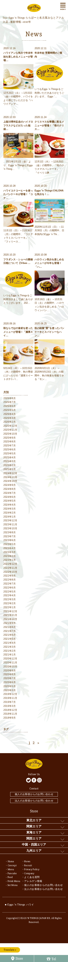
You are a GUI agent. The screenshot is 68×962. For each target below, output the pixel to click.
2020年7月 (9, 678)
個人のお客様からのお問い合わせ (34, 794)
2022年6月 (9, 587)
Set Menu (13, 885)
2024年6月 (9, 497)
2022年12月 (10, 563)
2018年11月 (10, 713)
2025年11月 (10, 429)
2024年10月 (10, 481)
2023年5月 (9, 544)
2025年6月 (9, 449)
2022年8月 (9, 579)
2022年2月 (9, 603)
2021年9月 (9, 623)
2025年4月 (9, 457)
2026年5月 (9, 410)
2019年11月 (10, 698)
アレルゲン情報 (33, 881)
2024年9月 (9, 485)
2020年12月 (10, 658)
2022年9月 (9, 575)
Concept (12, 865)
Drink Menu (14, 881)
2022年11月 (10, 567)
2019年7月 (9, 702)
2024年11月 (10, 477)
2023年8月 (9, 532)
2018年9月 (9, 717)
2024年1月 (9, 516)
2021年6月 (9, 634)
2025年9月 (9, 437)
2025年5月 (9, 453)
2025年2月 (9, 465)
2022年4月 (9, 595)
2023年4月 (9, 548)
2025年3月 (9, 461)
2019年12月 (10, 694)
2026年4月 (9, 414)
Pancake (12, 873)
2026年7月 (9, 402)
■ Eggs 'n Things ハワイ (19, 904)
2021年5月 (9, 638)
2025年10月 (10, 433)
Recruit (28, 865)
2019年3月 (9, 706)
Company (29, 873)
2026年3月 (9, 418)
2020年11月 (10, 662)
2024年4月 (9, 504)
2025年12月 (10, 425)
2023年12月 (10, 520)
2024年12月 (10, 473)
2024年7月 (9, 493)
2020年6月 (9, 682)
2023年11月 (10, 524)
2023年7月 (9, 536)
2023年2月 (9, 556)
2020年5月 (9, 686)
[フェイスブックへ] (34, 780)
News (27, 861)
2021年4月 (9, 642)
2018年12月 (10, 710)
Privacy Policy (31, 869)
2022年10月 (10, 571)
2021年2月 (9, 650)
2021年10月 (10, 619)
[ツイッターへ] (28, 780)
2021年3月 (9, 646)
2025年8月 (9, 441)
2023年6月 (9, 540)
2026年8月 (9, 398)
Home (11, 861)
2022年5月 (9, 591)
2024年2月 (9, 512)
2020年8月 (9, 674)
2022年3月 (9, 599)
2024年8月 (9, 489)
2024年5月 (9, 500)
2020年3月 (9, 690)
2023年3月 (9, 552)
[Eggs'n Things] (34, 9)
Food (10, 877)
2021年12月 (10, 611)
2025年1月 (9, 469)
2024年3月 (9, 508)
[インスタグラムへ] (39, 780)
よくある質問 (32, 877)
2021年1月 (9, 654)
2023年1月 (9, 559)
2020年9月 (9, 670)
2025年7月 (9, 445)
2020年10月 (10, 666)
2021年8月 (9, 627)
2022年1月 (9, 607)
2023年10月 (10, 528)
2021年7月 (9, 631)
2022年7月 (9, 583)
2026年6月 (9, 406)
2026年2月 (9, 421)
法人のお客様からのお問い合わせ (34, 800)
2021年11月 (10, 615)
